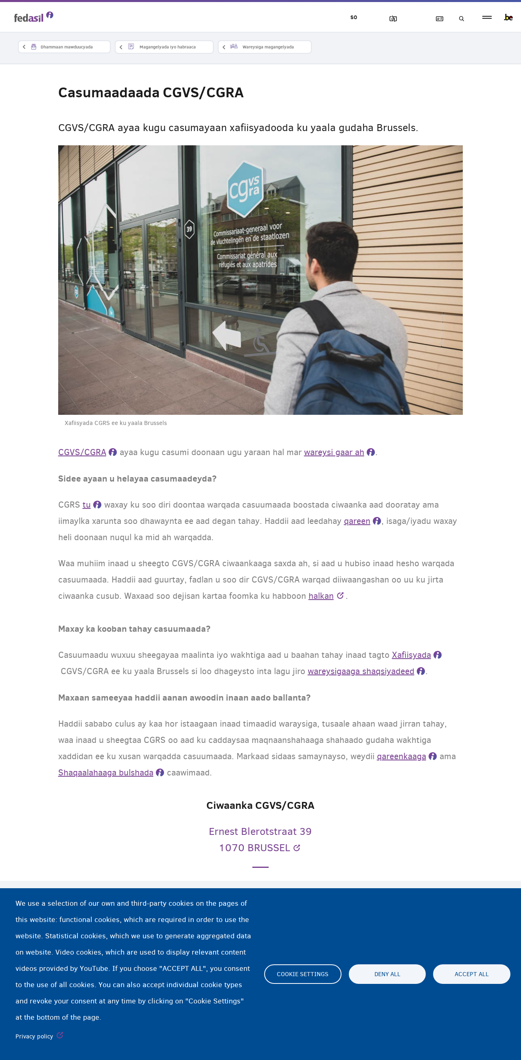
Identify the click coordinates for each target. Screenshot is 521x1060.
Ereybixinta (436, 19)
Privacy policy (34, 1036)
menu (487, 17)
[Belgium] (508, 17)
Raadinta (459, 19)
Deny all (387, 974)
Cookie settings (302, 974)
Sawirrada (389, 19)
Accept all (472, 974)
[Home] (33, 16)
